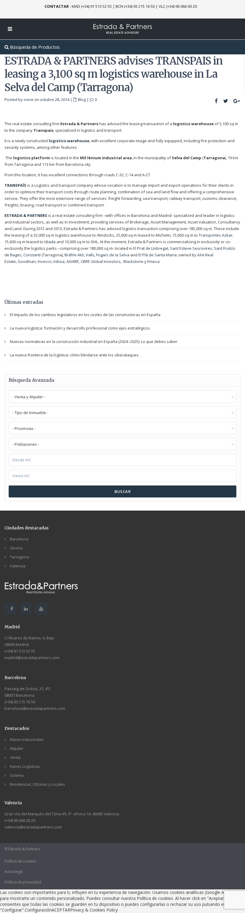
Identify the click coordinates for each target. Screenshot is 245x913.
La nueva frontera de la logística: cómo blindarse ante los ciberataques (74, 355)
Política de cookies (20, 861)
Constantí (32, 255)
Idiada (50, 241)
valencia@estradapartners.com (33, 827)
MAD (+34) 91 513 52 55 (92, 6)
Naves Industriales (27, 739)
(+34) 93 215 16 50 (19, 701)
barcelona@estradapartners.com (34, 708)
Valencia (17, 566)
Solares (17, 775)
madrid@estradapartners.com (31, 657)
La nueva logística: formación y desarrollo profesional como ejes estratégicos (80, 328)
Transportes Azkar (215, 235)
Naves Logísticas (25, 766)
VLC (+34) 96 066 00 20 (178, 6)
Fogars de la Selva (112, 255)
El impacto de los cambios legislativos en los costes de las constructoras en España (85, 314)
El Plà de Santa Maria (157, 255)
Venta (15, 757)
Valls (90, 255)
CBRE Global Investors (101, 261)
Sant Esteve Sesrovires (191, 248)
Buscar (122, 491)
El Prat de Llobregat (150, 248)
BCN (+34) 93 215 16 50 (135, 6)
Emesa (153, 261)
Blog (82, 99)
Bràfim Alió (74, 255)
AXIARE (72, 261)
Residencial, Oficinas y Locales (37, 784)
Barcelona (19, 539)
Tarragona (19, 557)
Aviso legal (13, 871)
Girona (16, 548)
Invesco (45, 261)
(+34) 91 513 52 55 (19, 651)
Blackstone (133, 261)
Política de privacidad (22, 882)
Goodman (27, 261)
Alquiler (17, 748)
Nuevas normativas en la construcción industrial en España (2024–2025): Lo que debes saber (93, 341)
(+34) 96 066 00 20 (19, 820)
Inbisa (59, 261)
